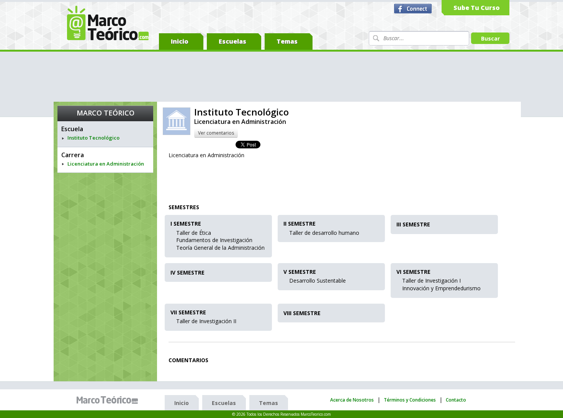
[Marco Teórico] (109, 400)
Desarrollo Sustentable (317, 280)
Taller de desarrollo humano (324, 232)
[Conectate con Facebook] (414, 9)
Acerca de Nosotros (352, 400)
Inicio (179, 41)
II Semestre (299, 224)
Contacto (456, 400)
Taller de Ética (193, 232)
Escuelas (232, 41)
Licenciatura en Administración (105, 164)
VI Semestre (413, 272)
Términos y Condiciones (410, 400)
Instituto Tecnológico (93, 138)
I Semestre (185, 224)
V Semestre (299, 272)
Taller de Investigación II (206, 321)
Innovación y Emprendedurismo (441, 288)
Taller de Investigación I (431, 280)
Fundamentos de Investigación (214, 240)
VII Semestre (188, 312)
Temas (287, 41)
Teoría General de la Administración (220, 247)
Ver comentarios (216, 133)
